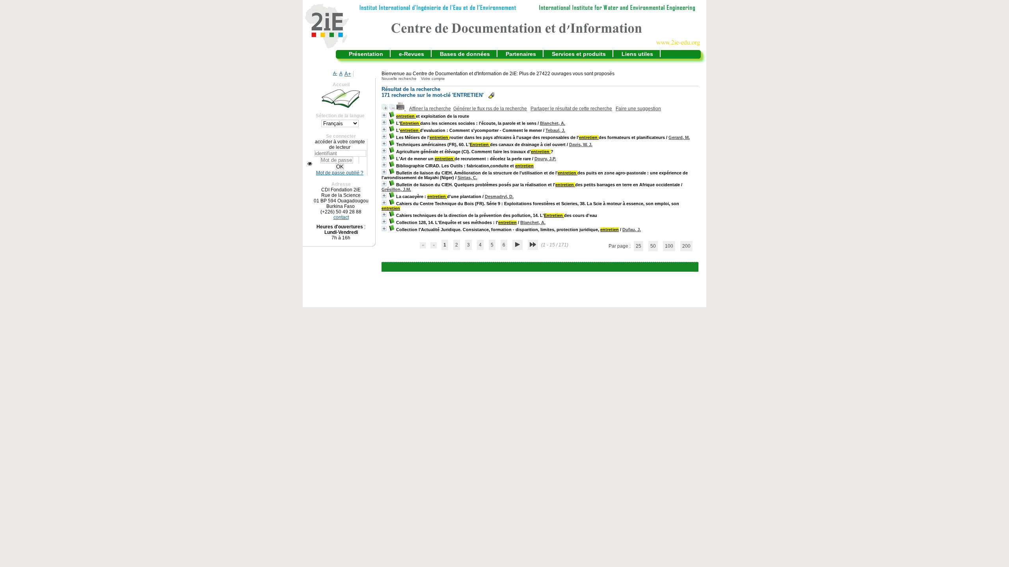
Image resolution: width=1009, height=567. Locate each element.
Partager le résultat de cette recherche (571, 108)
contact (341, 217)
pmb (559, 267)
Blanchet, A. (552, 123)
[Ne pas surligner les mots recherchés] (491, 95)
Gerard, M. (679, 137)
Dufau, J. (631, 229)
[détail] (384, 115)
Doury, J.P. (545, 158)
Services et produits (579, 54)
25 (638, 246)
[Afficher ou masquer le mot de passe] (309, 163)
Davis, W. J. (580, 144)
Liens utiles (637, 54)
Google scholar (528, 267)
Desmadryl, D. (499, 196)
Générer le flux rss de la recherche (490, 108)
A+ (347, 74)
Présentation (366, 54)
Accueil (341, 84)
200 (686, 246)
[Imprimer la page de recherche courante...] (401, 108)
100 (669, 246)
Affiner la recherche (430, 108)
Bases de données (465, 54)
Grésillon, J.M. (396, 189)
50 (653, 246)
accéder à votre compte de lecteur (340, 144)
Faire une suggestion (638, 108)
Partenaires (521, 54)
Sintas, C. (467, 177)
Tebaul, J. (555, 130)
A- (335, 73)
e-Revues (411, 54)
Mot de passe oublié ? (339, 173)
